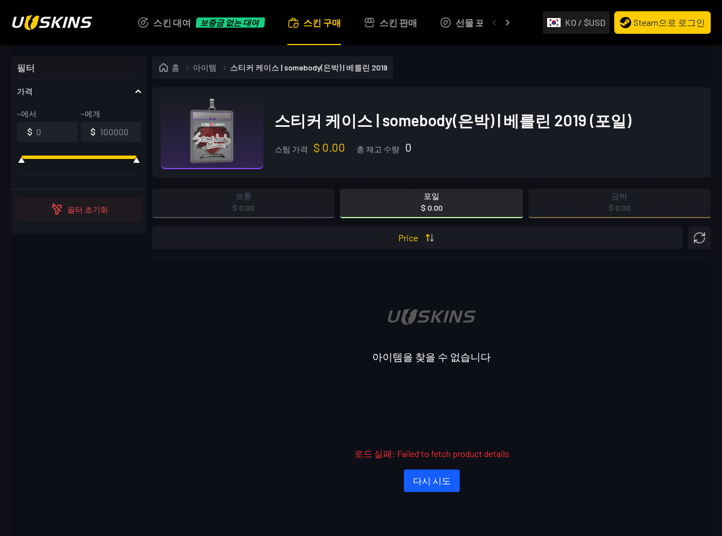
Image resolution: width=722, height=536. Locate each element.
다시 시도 (432, 480)
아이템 (205, 67)
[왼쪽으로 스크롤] (494, 22)
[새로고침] (699, 238)
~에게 (90, 113)
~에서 (27, 113)
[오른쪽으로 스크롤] (507, 22)
